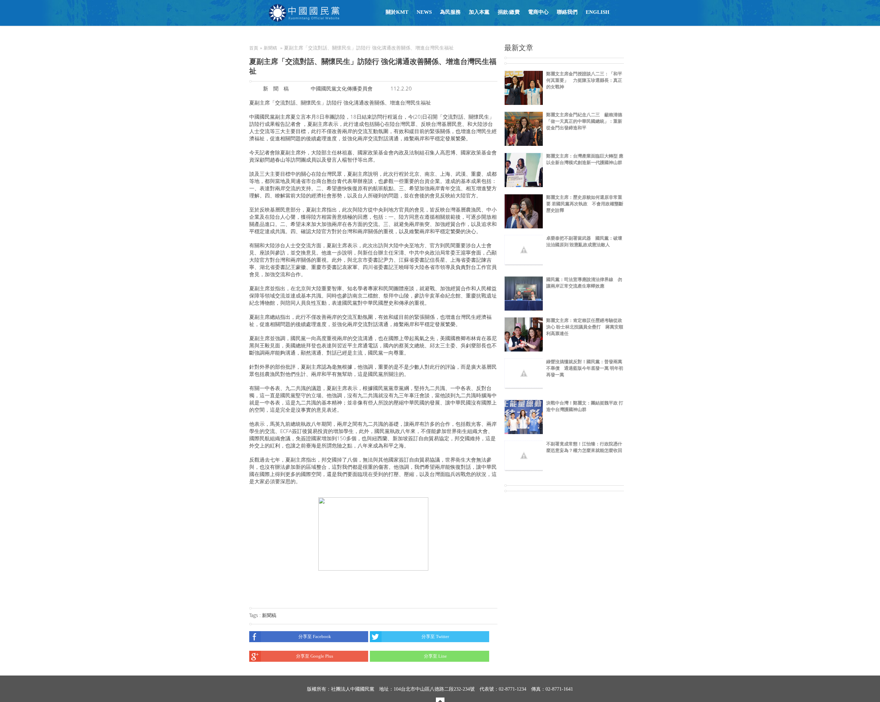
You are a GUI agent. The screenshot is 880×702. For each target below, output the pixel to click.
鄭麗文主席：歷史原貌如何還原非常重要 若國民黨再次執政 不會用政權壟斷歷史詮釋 (584, 204)
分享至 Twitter (435, 636)
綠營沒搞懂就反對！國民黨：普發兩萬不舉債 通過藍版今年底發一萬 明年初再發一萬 (584, 368)
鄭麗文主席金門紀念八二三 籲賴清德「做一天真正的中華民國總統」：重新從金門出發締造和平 (584, 121)
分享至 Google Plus (314, 656)
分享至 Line (435, 656)
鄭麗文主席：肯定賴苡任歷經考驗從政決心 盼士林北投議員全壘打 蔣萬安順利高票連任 (584, 327)
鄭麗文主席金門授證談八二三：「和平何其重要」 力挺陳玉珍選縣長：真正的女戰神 (584, 80)
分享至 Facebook (314, 636)
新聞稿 (270, 48)
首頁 (253, 48)
